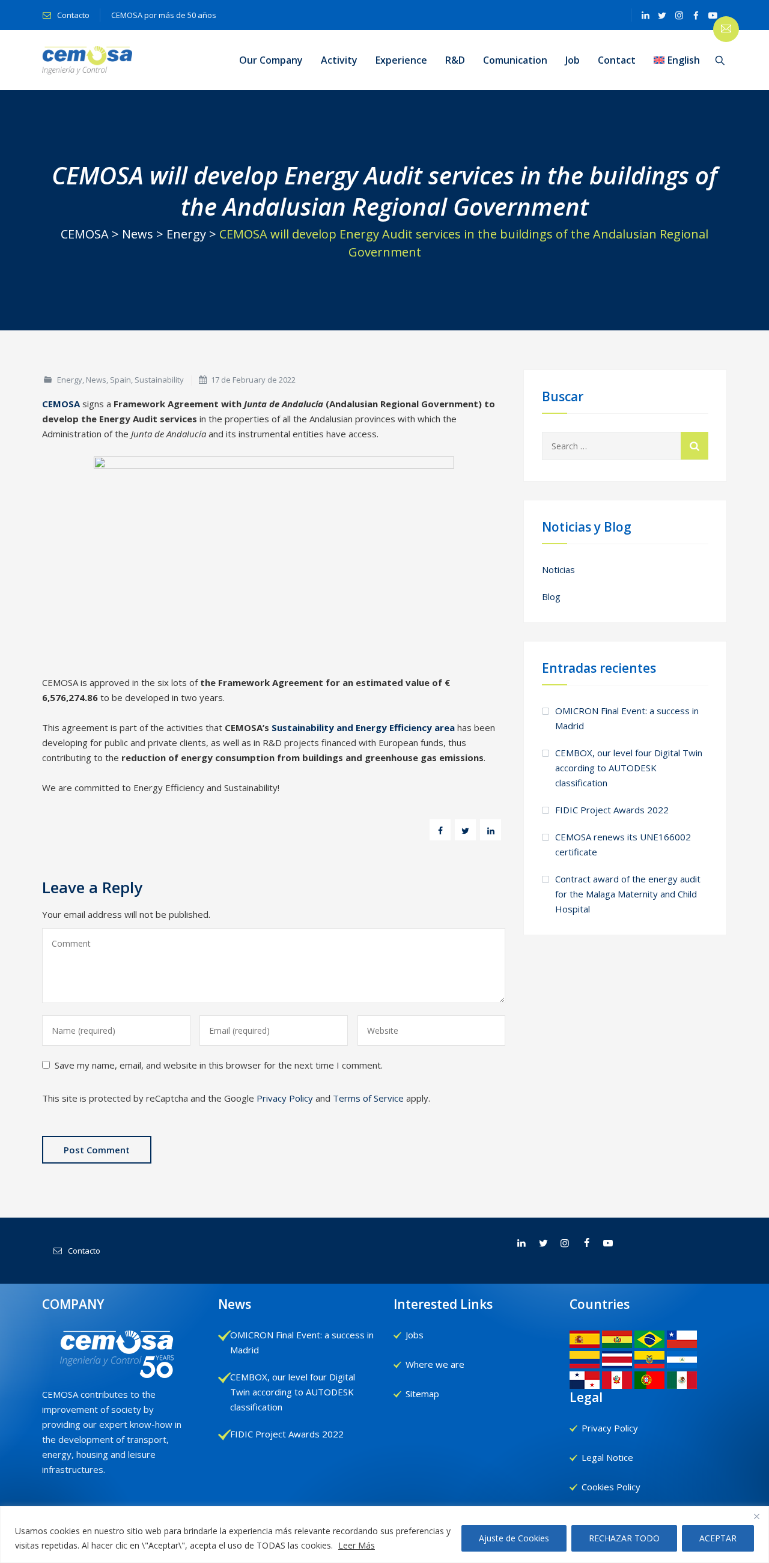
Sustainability (159, 379)
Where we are (435, 1364)
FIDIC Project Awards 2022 (612, 810)
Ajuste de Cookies (514, 1538)
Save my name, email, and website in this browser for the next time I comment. (219, 1065)
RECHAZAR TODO (624, 1538)
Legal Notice (607, 1457)
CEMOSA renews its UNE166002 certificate (623, 844)
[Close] (756, 1516)
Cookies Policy (611, 1487)
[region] (384, 1534)
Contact (617, 60)
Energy (69, 379)
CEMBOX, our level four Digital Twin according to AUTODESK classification (628, 768)
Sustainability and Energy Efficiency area (363, 727)
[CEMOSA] (87, 60)
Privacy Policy (285, 1098)
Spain (120, 379)
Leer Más (356, 1545)
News (96, 379)
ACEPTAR (718, 1538)
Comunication (515, 60)
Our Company (271, 60)
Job (572, 60)
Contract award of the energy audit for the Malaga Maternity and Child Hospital (628, 894)
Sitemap (422, 1394)
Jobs (415, 1335)
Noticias (558, 569)
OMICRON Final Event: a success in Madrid (627, 718)
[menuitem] (677, 60)
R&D (455, 60)
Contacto (72, 15)
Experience (401, 60)
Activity (339, 60)
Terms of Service (368, 1098)
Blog (551, 596)
